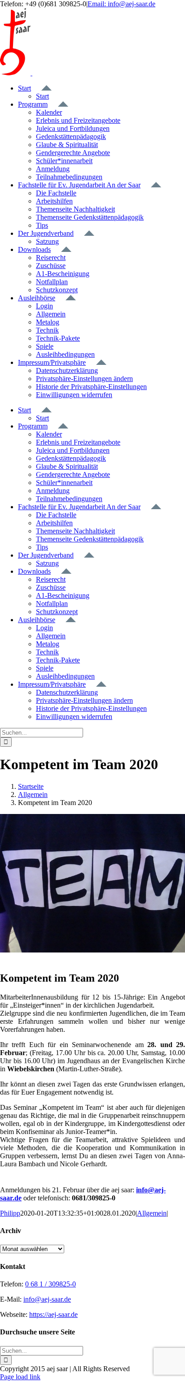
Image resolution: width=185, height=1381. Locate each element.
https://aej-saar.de (53, 1314)
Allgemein (152, 1213)
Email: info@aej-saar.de (121, 4)
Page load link (20, 1377)
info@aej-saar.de (47, 1299)
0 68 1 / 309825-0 (50, 1284)
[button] (84, 378)
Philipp (10, 1213)
